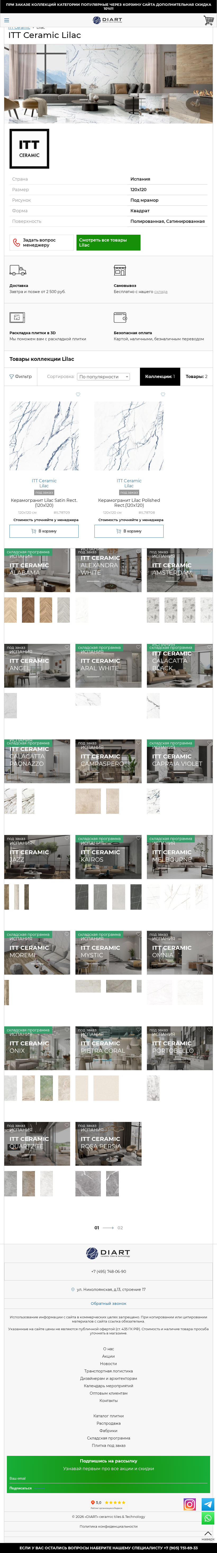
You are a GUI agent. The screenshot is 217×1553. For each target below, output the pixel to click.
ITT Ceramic (19, 27)
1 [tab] (22, 581)
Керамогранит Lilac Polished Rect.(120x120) (129, 503)
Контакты (109, 1400)
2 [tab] (37, 581)
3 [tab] (52, 581)
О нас (108, 1349)
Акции (108, 1356)
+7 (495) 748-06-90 (108, 1271)
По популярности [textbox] (99, 376)
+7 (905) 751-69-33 (181, 1548)
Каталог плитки (108, 1416)
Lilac (44, 485)
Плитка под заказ (108, 1445)
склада (161, 291)
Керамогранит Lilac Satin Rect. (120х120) (44, 503)
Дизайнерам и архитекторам (108, 1378)
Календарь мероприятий (108, 1386)
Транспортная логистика (108, 1371)
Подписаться (21, 1488)
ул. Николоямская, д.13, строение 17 (111, 1289)
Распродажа (109, 1423)
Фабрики (108, 1430)
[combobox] (103, 376)
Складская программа (108, 1438)
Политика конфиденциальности (109, 1526)
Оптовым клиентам (109, 1393)
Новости (108, 1363)
